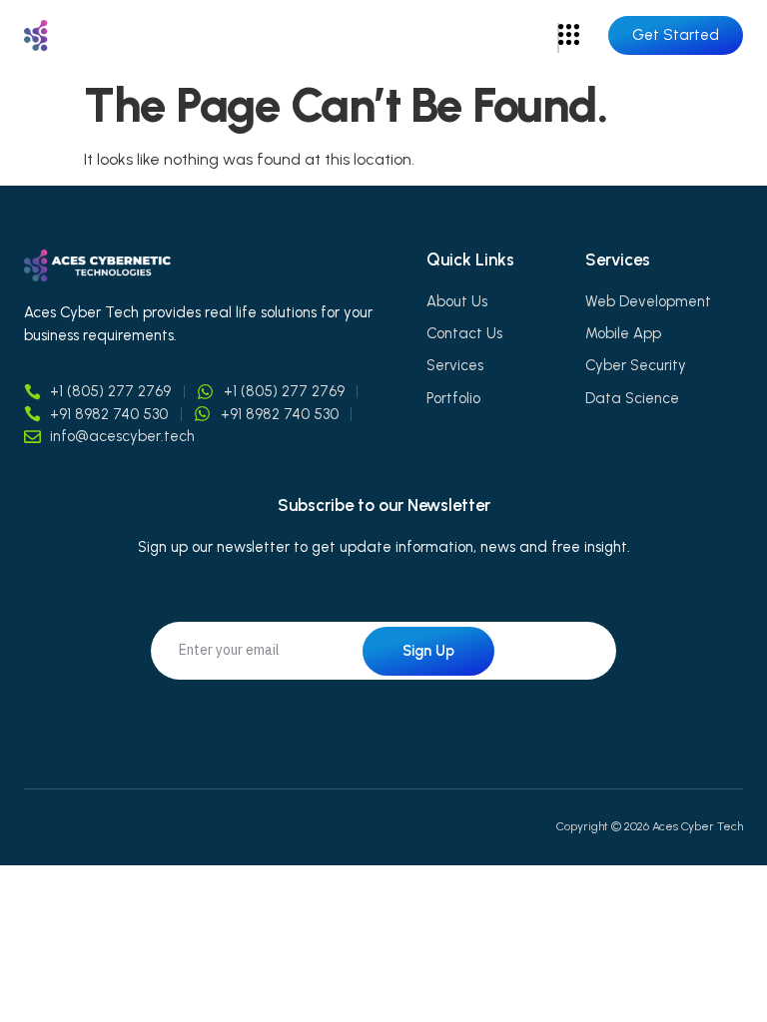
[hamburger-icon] (558, 38)
